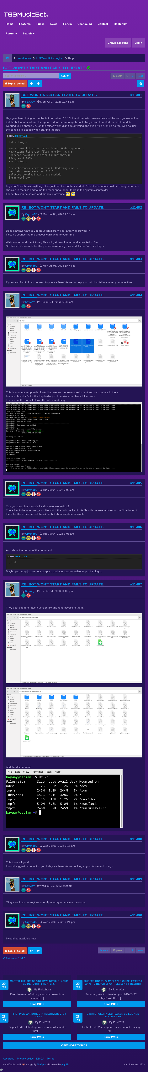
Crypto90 (31, 214)
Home (9, 23)
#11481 (136, 95)
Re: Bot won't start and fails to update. (62, 207)
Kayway (30, 101)
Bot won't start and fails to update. (44, 68)
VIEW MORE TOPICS (74, 1045)
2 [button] (132, 76)
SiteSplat (41, 1064)
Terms (50, 1058)
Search (28, 33)
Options (104, 950)
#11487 (136, 584)
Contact (103, 23)
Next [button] (140, 76)
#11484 (136, 295)
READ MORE (37, 1004)
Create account (118, 42)
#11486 (136, 527)
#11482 (136, 207)
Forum (67, 23)
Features (25, 23)
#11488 (136, 839)
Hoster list (120, 23)
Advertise (8, 1058)
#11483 (136, 259)
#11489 (136, 879)
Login (138, 42)
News (53, 23)
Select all (21, 136)
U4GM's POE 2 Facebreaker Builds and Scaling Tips (113, 1015)
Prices (40, 23)
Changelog (84, 23)
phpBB (65, 1064)
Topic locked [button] (16, 83)
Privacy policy (25, 1058)
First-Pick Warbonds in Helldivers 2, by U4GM (39, 1015)
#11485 (136, 483)
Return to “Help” (15, 958)
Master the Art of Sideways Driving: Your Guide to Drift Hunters (39, 982)
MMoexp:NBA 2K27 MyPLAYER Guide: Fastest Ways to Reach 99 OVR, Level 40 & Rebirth (113, 982)
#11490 (136, 915)
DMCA (40, 1058)
